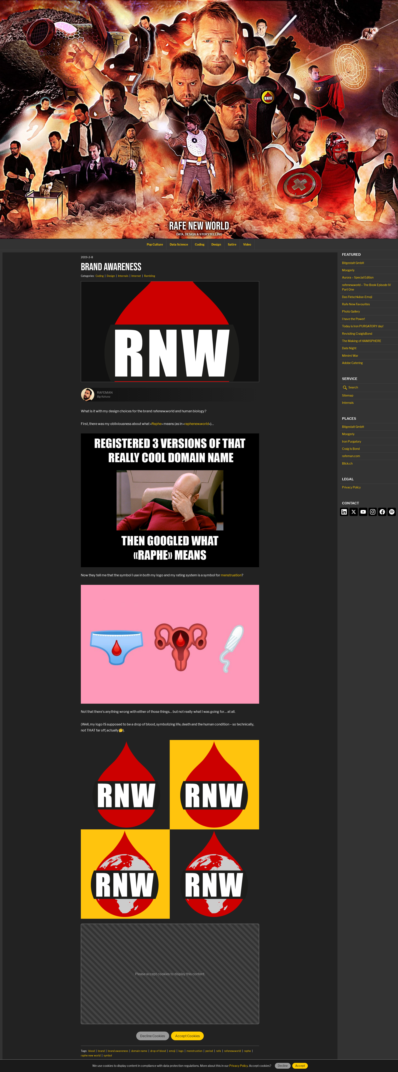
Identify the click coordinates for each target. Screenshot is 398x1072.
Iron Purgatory (351, 441)
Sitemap (347, 395)
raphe (247, 1051)
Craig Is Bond (351, 448)
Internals (123, 275)
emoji (172, 1051)
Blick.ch (347, 463)
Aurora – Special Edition (358, 277)
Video (247, 244)
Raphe (156, 424)
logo (180, 1051)
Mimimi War (350, 355)
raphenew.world (196, 424)
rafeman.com (351, 456)
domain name (139, 1051)
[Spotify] (392, 512)
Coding (200, 244)
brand (101, 1051)
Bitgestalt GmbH (353, 263)
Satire (232, 244)
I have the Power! (353, 319)
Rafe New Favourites (356, 304)
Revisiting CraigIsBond (357, 333)
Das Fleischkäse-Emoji (357, 297)
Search (353, 387)
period (209, 1051)
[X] (353, 512)
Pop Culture (155, 244)
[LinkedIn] (344, 512)
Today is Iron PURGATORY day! (362, 326)
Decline (283, 1065)
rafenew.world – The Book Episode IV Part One (366, 287)
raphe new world (91, 1055)
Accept (300, 1065)
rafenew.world (232, 1051)
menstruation (231, 575)
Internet (136, 275)
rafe (218, 1051)
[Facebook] (382, 512)
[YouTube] (363, 512)
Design (216, 244)
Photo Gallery (351, 311)
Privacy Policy (351, 487)
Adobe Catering (352, 363)
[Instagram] (373, 512)
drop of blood (158, 1051)
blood (91, 1051)
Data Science (179, 244)
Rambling (149, 275)
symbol (108, 1055)
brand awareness (118, 1051)
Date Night (349, 348)
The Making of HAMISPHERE (361, 341)
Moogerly (348, 270)
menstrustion (194, 1051)
